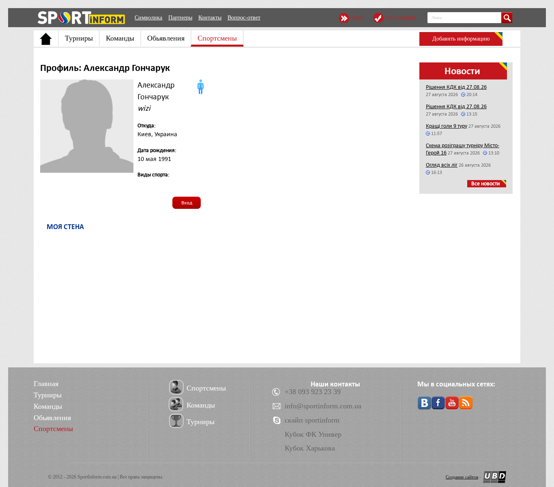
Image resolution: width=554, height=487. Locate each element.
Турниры (79, 38)
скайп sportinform (312, 420)
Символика (148, 18)
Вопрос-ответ (244, 18)
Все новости (485, 183)
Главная (46, 384)
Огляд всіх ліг (441, 165)
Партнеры (180, 18)
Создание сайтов (462, 476)
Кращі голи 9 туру (446, 126)
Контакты (209, 18)
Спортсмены (217, 38)
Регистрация (400, 18)
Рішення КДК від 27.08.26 (456, 87)
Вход (357, 18)
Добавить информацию (461, 39)
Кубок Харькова (310, 448)
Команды (120, 38)
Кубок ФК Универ (313, 434)
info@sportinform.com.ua (323, 406)
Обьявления (166, 38)
